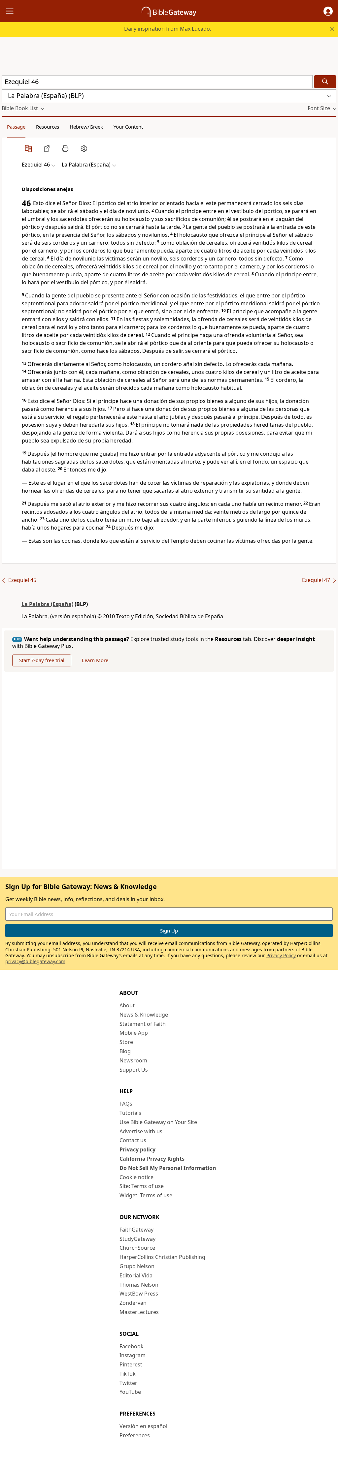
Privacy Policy (281, 955)
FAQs (125, 1103)
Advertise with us (140, 1131)
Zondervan (133, 1302)
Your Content (128, 126)
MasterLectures (139, 1312)
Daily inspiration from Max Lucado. (167, 28)
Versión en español (143, 1426)
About (127, 1005)
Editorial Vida (135, 1275)
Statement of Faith (142, 1023)
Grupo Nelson (136, 1266)
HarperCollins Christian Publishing (162, 1257)
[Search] (325, 81)
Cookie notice (136, 1177)
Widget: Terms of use (145, 1195)
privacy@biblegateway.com (35, 961)
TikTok (127, 1373)
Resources (47, 126)
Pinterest (130, 1364)
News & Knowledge (143, 1014)
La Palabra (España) (47, 604)
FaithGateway (136, 1229)
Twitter (128, 1383)
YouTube (130, 1391)
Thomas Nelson (138, 1284)
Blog (125, 1051)
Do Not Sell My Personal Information (167, 1168)
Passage (16, 126)
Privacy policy (137, 1149)
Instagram (132, 1355)
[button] (328, 11)
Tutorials (130, 1112)
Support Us (133, 1069)
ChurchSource (137, 1247)
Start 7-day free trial (41, 660)
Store (126, 1042)
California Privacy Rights (152, 1158)
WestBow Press (138, 1293)
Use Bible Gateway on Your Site (158, 1122)
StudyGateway (137, 1238)
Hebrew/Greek (86, 126)
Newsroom (133, 1060)
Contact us (132, 1140)
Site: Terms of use (141, 1186)
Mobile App (133, 1032)
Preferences (134, 1435)
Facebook (131, 1346)
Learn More (95, 660)
